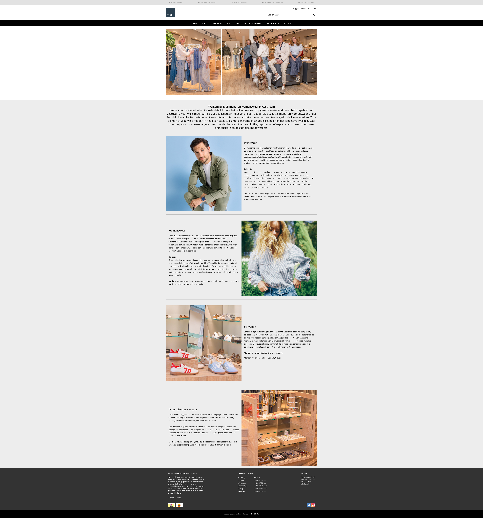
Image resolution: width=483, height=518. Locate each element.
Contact (314, 9)
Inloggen (296, 9)
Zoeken (314, 14)
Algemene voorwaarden (232, 514)
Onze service (233, 23)
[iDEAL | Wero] (171, 505)
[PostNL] (179, 505)
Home (194, 23)
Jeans (204, 23)
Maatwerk (217, 23)
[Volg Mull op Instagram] (313, 505)
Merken (287, 23)
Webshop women (252, 23)
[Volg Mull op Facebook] (309, 505)
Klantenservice (175, 498)
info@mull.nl (305, 484)
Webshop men (272, 23)
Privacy (245, 514)
